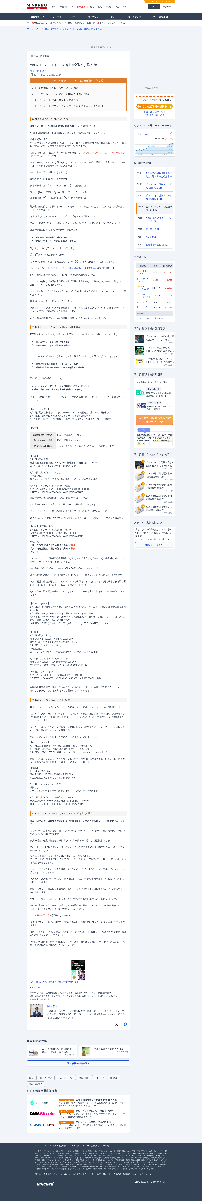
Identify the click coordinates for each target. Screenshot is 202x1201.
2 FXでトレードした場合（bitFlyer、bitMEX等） (62, 94)
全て (31, 1077)
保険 (108, 6)
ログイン (154, 6)
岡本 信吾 (42, 71)
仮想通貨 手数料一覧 (86, 23)
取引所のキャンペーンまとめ (112, 23)
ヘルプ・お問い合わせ (141, 1174)
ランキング (93, 16)
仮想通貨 (81, 6)
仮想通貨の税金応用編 (157, 244)
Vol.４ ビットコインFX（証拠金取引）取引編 (82, 29)
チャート (57, 16)
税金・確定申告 (52, 29)
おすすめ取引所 (160, 16)
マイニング (99, 1077)
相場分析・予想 (45, 1077)
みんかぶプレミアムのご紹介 (159, 1)
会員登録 (167, 6)
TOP (29, 29)
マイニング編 (152, 228)
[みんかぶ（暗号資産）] (37, 6)
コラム (111, 16)
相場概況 (114, 1077)
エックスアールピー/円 (144, 295)
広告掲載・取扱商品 (122, 1174)
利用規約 (47, 1174)
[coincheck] (43, 1102)
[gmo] (43, 1124)
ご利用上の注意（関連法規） (99, 1174)
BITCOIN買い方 (41, 23)
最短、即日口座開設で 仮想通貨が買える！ (155, 113)
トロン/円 (143, 307)
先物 (100, 6)
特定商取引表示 (79, 1174)
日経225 (148, 318)
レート (74, 16)
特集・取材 (84, 1077)
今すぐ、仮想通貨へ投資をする (154, 106)
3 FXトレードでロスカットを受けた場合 (58, 99)
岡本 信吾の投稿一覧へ (78, 1063)
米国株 (63, 6)
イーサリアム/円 (144, 280)
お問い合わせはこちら (154, 544)
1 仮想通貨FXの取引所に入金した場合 (56, 88)
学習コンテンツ (134, 16)
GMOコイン (155, 402)
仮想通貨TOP (37, 16)
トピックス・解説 (65, 1077)
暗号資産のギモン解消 (62, 23)
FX (72, 6)
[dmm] (43, 1113)
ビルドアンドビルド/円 (144, 288)
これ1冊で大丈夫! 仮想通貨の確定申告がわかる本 (54, 981)
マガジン (119, 6)
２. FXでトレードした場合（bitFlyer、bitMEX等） (72, 268)
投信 (92, 6)
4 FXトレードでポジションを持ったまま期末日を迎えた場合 (69, 105)
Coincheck (153, 389)
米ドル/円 (159, 318)
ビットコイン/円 (144, 272)
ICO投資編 (151, 236)
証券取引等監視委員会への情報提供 (85, 1166)
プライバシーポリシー (62, 1174)
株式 (54, 6)
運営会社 (39, 1174)
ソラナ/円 (143, 302)
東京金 (140, 318)
